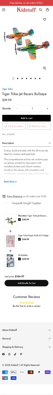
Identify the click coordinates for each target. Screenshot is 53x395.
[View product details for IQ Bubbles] (10, 261)
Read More (10, 181)
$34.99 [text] (25, 239)
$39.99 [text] (25, 219)
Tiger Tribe (7, 89)
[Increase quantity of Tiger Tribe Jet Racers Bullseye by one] (47, 108)
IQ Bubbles (23, 255)
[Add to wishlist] (44, 19)
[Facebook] (3, 354)
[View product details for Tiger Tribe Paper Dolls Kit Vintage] (10, 241)
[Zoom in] (44, 68)
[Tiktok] (15, 354)
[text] (26, 203)
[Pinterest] (21, 354)
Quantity (6, 108)
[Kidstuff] (26, 9)
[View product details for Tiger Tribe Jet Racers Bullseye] (10, 221)
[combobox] (41, 9)
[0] (47, 9)
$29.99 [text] (25, 258)
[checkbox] (19, 219)
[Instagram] (9, 354)
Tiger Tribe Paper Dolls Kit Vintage (33, 235)
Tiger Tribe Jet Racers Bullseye (32, 215)
